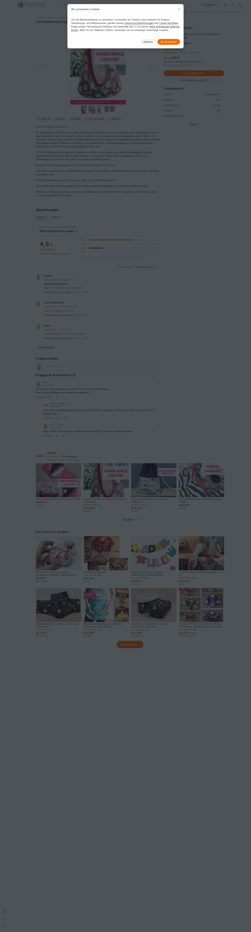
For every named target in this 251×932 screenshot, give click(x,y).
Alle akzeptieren (169, 42)
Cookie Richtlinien (168, 23)
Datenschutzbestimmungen (139, 23)
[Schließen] (179, 9)
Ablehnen (148, 42)
